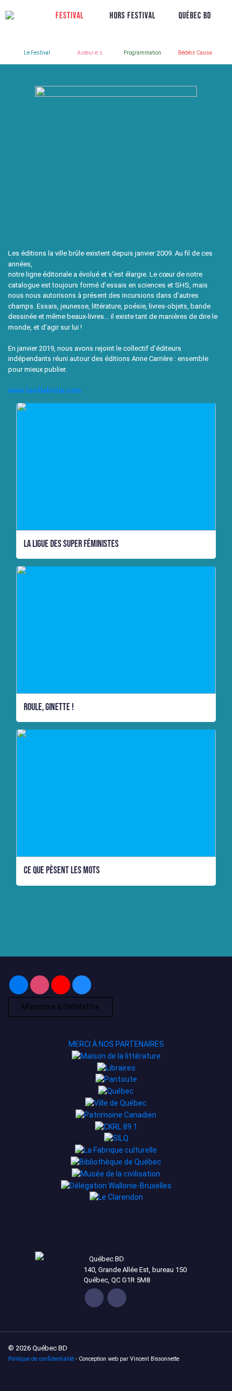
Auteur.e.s (90, 53)
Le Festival (37, 53)
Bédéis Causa (195, 53)
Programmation (142, 53)
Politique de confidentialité (41, 1358)
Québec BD (195, 15)
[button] (116, 544)
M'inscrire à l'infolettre (60, 1006)
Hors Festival (133, 15)
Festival (70, 15)
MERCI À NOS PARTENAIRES (116, 1044)
